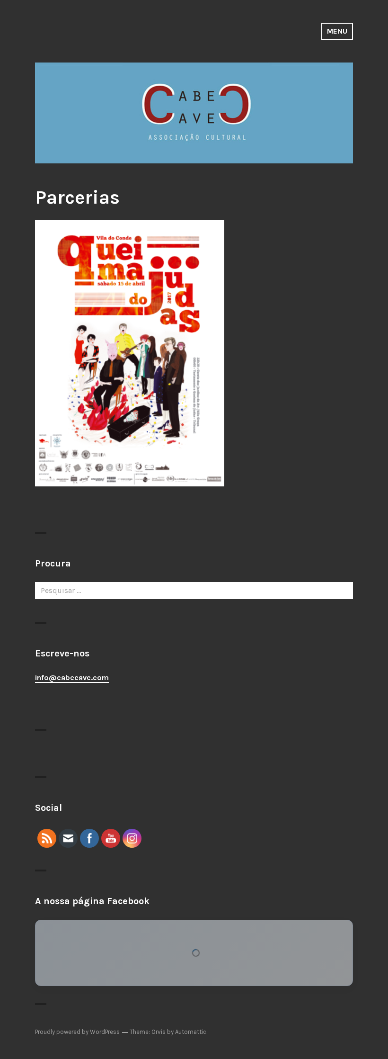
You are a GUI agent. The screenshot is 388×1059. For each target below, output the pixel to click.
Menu (337, 31)
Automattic (190, 1031)
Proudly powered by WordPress (77, 1031)
